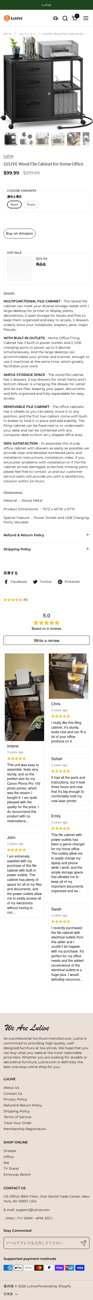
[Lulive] (13, 18)
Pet (6, 1163)
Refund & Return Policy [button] (24, 535)
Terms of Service (17, 1117)
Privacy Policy (15, 1099)
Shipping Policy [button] (17, 549)
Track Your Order (18, 1123)
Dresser (10, 1151)
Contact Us (13, 1093)
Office (9, 1157)
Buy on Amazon (19, 233)
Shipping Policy (17, 1111)
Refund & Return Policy (23, 1105)
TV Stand (11, 1168)
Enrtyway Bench (17, 1174)
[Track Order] (55, 18)
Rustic (31, 204)
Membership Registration (25, 1129)
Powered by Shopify (54, 1286)
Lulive (8, 156)
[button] (65, 18)
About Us (11, 1087)
